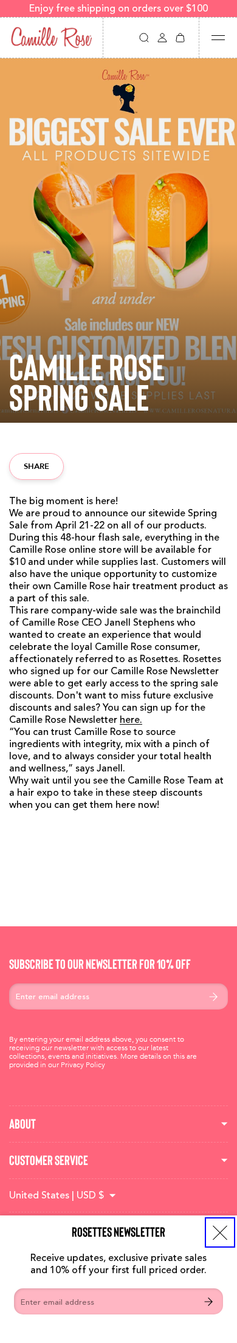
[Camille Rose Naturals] (51, 38)
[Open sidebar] (218, 37)
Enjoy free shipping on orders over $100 (118, 8)
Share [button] (36, 466)
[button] (144, 37)
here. (131, 720)
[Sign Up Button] (208, 1301)
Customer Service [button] (48, 1160)
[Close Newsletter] (220, 1232)
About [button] (22, 1123)
